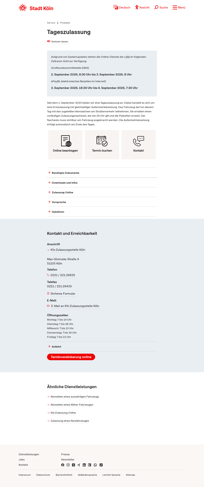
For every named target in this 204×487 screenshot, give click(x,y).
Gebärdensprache (87, 474)
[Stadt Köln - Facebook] (62, 464)
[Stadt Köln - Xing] (78, 464)
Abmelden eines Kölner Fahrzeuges (72, 404)
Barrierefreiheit (64, 474)
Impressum (25, 474)
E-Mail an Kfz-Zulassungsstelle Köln (75, 306)
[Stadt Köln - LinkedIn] (84, 464)
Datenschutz (43, 474)
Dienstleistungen (29, 454)
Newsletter (68, 459)
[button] (179, 7)
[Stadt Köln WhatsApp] (95, 464)
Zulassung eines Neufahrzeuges (70, 420)
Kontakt (23, 464)
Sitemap (130, 474)
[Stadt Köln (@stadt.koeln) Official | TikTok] (101, 464)
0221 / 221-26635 (63, 275)
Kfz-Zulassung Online (63, 412)
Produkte (65, 22)
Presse (65, 454)
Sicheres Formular (63, 293)
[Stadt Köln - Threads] (73, 464)
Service (51, 22)
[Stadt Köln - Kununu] (89, 464)
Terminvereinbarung (71, 357)
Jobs (22, 459)
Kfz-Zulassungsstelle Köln (68, 250)
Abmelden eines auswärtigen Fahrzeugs (75, 396)
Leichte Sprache (111, 474)
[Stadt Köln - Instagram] (68, 464)
